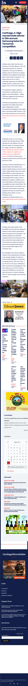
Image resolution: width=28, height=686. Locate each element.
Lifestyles (7, 508)
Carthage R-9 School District (15, 50)
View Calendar (10, 471)
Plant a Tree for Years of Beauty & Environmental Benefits (14, 510)
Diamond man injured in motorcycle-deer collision (5, 344)
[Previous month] (8, 442)
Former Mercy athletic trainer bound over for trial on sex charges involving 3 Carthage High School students (14, 343)
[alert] (17, 467)
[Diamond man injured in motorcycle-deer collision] (5, 330)
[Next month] (26, 442)
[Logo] (3, 2)
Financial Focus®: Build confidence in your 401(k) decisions (13, 374)
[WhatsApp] (21, 57)
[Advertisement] (14, 659)
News (21, 353)
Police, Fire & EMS (4, 356)
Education (5, 27)
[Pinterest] (18, 57)
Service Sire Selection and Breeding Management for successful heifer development (23, 340)
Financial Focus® (13, 384)
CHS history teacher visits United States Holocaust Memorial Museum (23, 376)
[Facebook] (11, 57)
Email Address (5, 635)
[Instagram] (14, 683)
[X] (14, 57)
